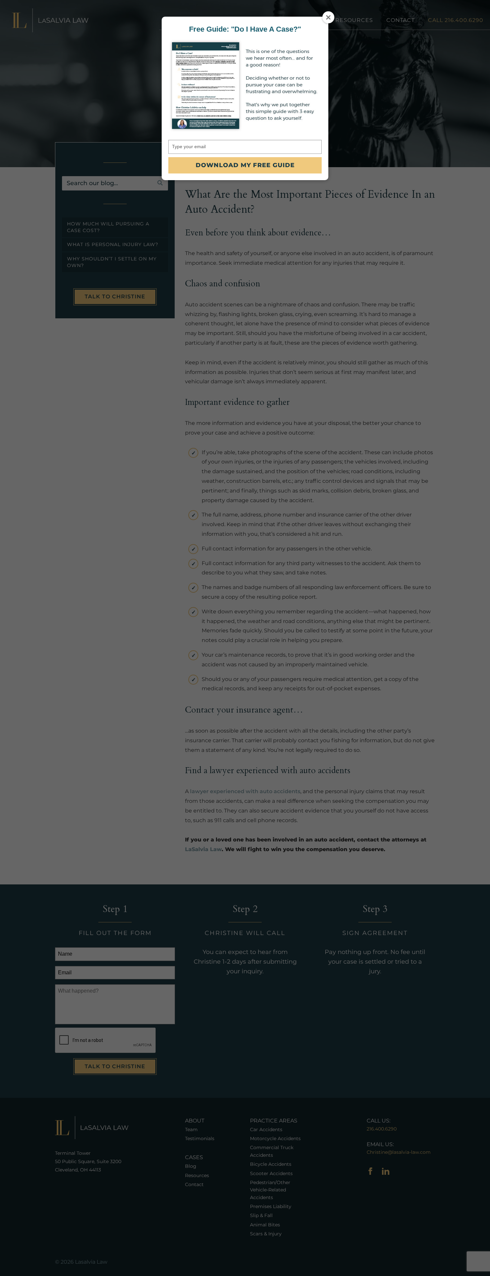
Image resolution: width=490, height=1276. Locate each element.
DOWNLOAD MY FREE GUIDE (245, 165)
